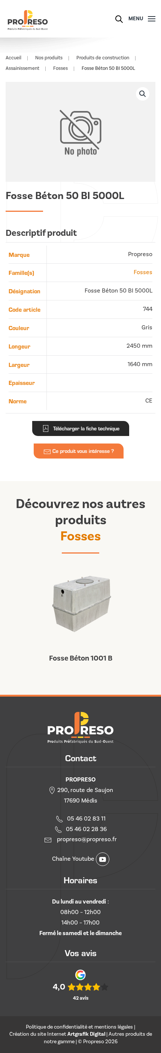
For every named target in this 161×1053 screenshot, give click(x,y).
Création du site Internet (57, 1034)
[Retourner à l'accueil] (27, 19)
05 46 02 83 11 (86, 818)
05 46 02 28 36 (86, 829)
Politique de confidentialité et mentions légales (79, 1027)
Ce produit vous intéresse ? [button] (82, 450)
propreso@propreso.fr (87, 839)
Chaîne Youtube (74, 859)
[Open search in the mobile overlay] (119, 18)
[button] (142, 19)
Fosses (143, 272)
